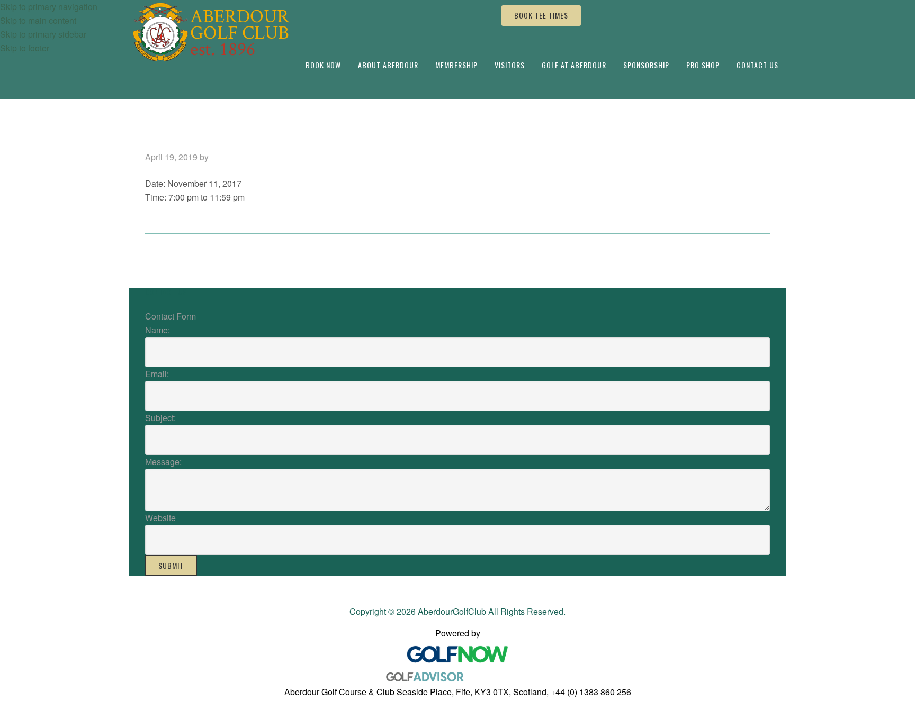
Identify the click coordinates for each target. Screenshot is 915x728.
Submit (171, 565)
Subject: (160, 418)
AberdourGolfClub (213, 32)
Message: (163, 462)
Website (160, 518)
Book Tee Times (541, 15)
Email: (157, 374)
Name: (157, 330)
